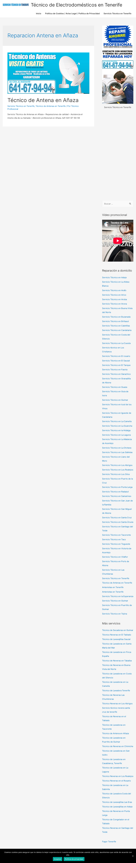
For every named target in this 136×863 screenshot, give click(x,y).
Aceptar (57, 859)
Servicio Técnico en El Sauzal (116, 360)
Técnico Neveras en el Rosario (116, 780)
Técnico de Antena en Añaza (43, 100)
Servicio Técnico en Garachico (116, 374)
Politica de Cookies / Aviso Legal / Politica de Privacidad (72, 13)
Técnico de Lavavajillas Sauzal (116, 639)
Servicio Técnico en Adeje (114, 277)
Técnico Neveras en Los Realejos (117, 776)
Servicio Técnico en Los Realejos (117, 469)
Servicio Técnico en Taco (114, 539)
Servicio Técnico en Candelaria (116, 330)
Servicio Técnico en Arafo (114, 290)
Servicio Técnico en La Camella (116, 421)
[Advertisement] (117, 155)
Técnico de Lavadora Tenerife (116, 690)
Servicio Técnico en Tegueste (116, 544)
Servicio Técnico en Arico (114, 295)
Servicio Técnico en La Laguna (116, 435)
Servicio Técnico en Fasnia (114, 369)
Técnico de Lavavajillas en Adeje (117, 806)
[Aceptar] (132, 856)
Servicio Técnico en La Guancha (117, 426)
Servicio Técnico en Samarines (116, 496)
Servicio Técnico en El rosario (116, 356)
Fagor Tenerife (109, 841)
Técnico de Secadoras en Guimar (117, 630)
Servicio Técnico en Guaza (114, 387)
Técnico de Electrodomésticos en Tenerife (76, 5)
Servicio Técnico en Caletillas (116, 325)
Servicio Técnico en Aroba (114, 299)
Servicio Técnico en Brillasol (115, 321)
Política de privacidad (74, 859)
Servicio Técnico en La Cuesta (116, 343)
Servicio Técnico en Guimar (115, 400)
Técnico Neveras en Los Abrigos (117, 703)
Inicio (38, 13)
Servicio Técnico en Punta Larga (117, 487)
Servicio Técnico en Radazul (115, 491)
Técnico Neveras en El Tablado (116, 634)
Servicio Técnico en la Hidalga (116, 430)
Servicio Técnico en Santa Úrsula (117, 522)
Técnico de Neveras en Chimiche (117, 746)
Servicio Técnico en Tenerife (117, 13)
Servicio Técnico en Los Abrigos (117, 465)
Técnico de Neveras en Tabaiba (117, 660)
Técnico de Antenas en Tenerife (51, 106)
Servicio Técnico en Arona (114, 304)
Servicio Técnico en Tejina (114, 613)
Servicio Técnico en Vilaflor (115, 557)
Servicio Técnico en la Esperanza (117, 596)
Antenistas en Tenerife (113, 587)
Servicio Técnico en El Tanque (116, 365)
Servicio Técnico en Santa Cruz (117, 517)
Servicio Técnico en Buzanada (116, 317)
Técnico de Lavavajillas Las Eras (117, 802)
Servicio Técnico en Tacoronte (116, 535)
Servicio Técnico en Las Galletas (117, 452)
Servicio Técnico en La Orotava (116, 448)
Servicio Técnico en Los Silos (116, 474)
